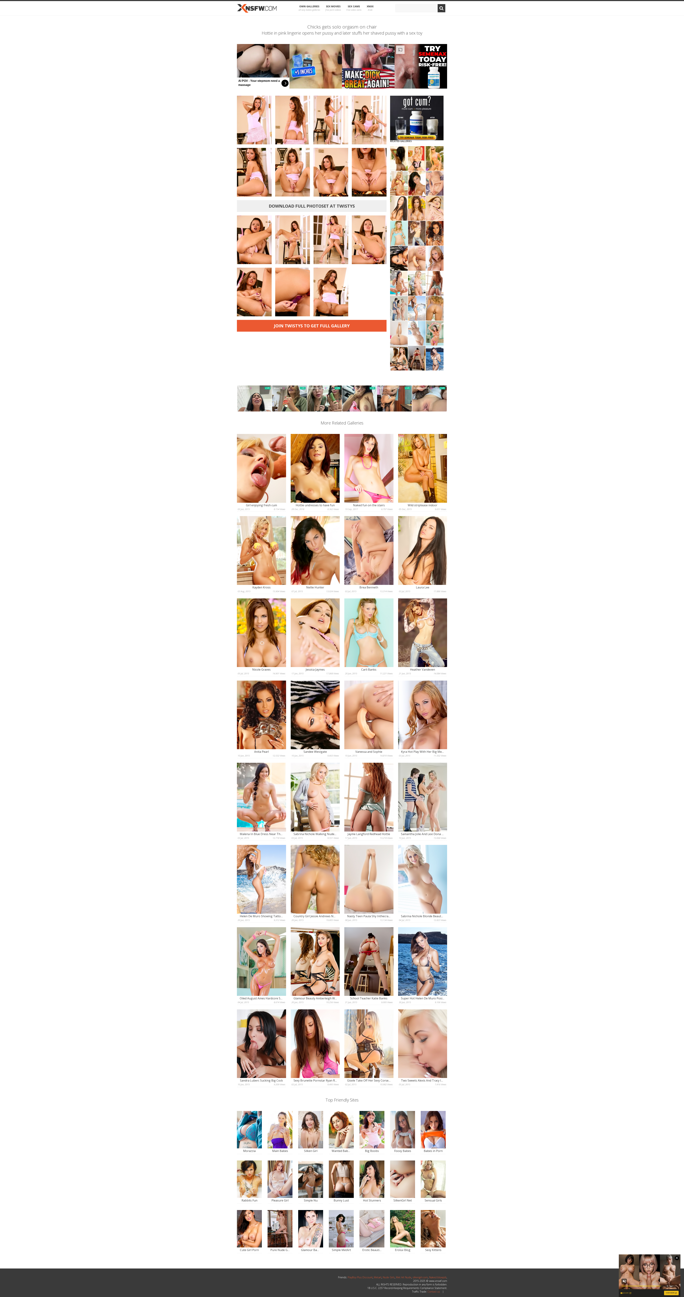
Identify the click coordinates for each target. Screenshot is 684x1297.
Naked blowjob (438, 1277)
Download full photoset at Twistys (312, 206)
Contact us (434, 1291)
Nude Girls (389, 1277)
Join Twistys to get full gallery (312, 326)
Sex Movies (333, 8)
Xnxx (370, 8)
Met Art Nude (403, 1277)
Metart (378, 1277)
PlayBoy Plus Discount (360, 1277)
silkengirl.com (420, 1277)
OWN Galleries (309, 8)
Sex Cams (353, 8)
